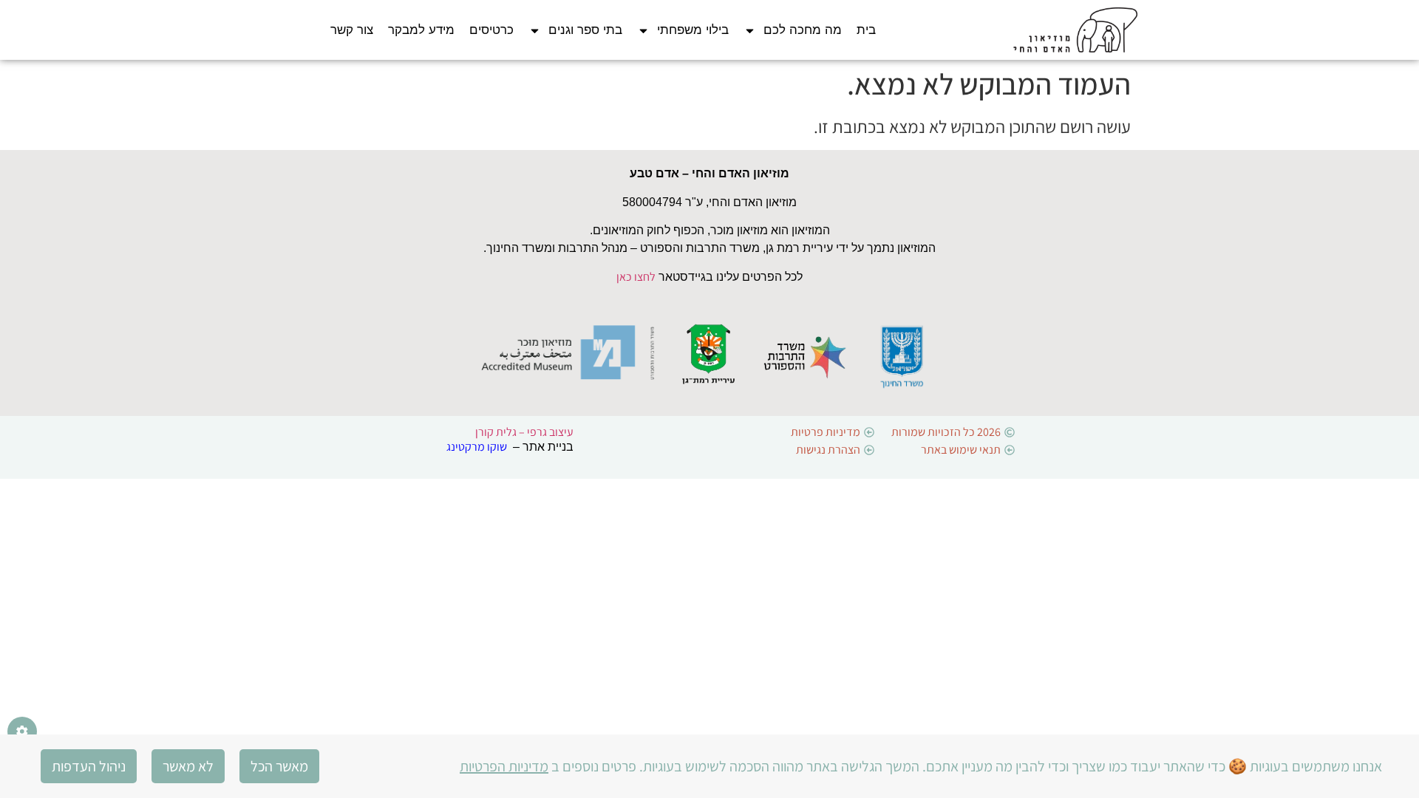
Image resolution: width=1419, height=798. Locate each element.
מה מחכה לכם (802, 30)
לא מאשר (188, 766)
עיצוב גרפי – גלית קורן (524, 432)
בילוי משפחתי (693, 30)
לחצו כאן (636, 276)
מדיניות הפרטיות (504, 766)
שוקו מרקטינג (476, 446)
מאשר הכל (279, 766)
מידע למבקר (421, 30)
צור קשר (351, 30)
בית (866, 30)
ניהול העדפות (89, 766)
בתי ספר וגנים (585, 30)
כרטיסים (491, 30)
